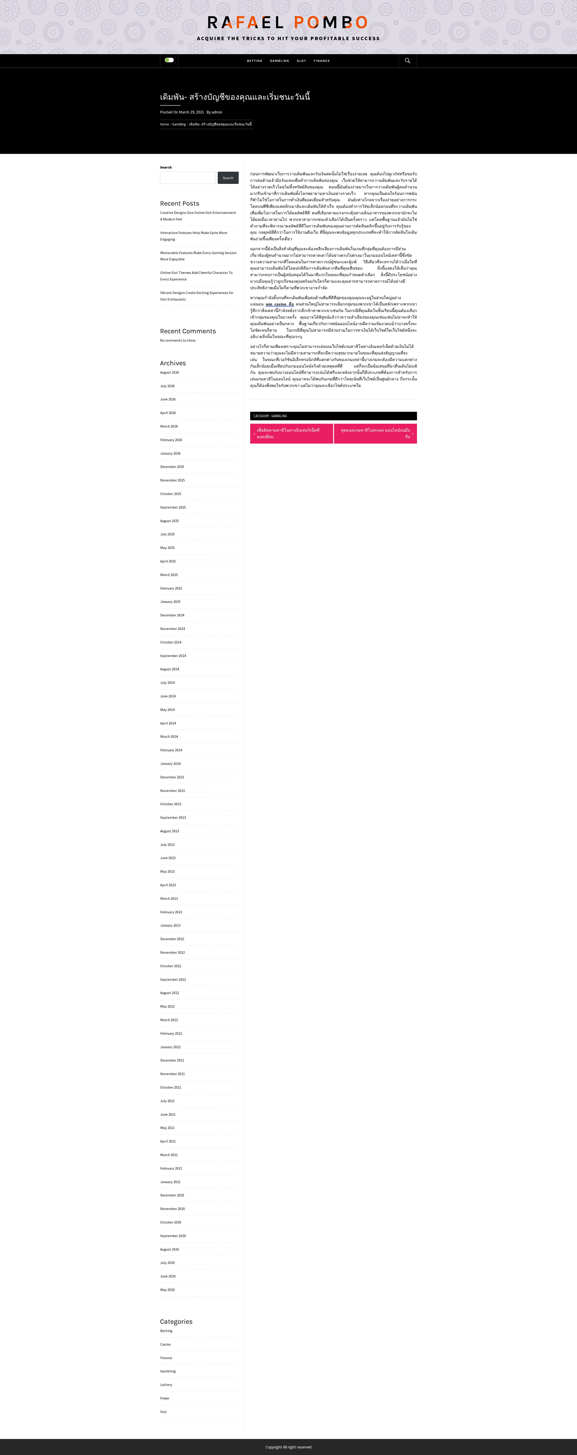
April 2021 (168, 1141)
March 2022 (169, 1020)
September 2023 (173, 817)
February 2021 (171, 1168)
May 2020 (167, 1289)
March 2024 (169, 736)
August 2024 (169, 669)
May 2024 (167, 709)
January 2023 (170, 925)
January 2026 (170, 453)
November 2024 (172, 628)
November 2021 (172, 1073)
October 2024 (170, 642)
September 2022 (173, 979)
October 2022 (170, 966)
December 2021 (172, 1060)
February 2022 (171, 1033)
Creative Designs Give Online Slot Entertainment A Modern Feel (198, 215)
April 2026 (168, 412)
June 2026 (168, 399)
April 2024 (168, 723)
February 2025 (171, 588)
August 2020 (169, 1249)
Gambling (279, 61)
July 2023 (167, 844)
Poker (164, 1398)
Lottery (166, 1384)
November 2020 (172, 1208)
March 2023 (169, 898)
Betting (254, 61)
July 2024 (167, 682)
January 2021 (170, 1182)
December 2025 (172, 466)
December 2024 (172, 615)
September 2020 (173, 1235)
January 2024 (170, 763)
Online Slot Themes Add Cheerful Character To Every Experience (196, 275)
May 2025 (167, 547)
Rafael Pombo (288, 22)
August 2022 (169, 992)
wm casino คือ (280, 304)
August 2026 (169, 372)
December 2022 (172, 939)
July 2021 (167, 1101)
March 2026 (169, 426)
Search (166, 167)
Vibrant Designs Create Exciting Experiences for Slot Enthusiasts (197, 295)
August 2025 (169, 520)
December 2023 (172, 777)
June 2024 (168, 696)
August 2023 (169, 831)
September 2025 (173, 507)
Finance (322, 61)
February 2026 (171, 439)
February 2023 (171, 912)
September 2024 (173, 655)
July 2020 (167, 1262)
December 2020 (172, 1195)
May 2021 (167, 1127)
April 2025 (168, 561)
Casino (165, 1344)
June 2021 (168, 1114)
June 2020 (168, 1276)
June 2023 (168, 858)
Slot (301, 61)
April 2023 (168, 885)
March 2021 (169, 1154)
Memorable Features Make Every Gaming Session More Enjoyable (198, 255)
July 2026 (167, 386)
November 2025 (172, 480)
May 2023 (167, 871)
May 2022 (167, 1006)
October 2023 (170, 804)
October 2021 (170, 1087)
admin (217, 112)
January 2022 (170, 1047)
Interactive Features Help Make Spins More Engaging (193, 235)
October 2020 (170, 1222)
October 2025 (170, 493)
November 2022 (172, 952)
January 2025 (170, 601)
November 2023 (172, 790)
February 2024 (171, 750)
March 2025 (169, 574)
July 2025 (167, 534)
